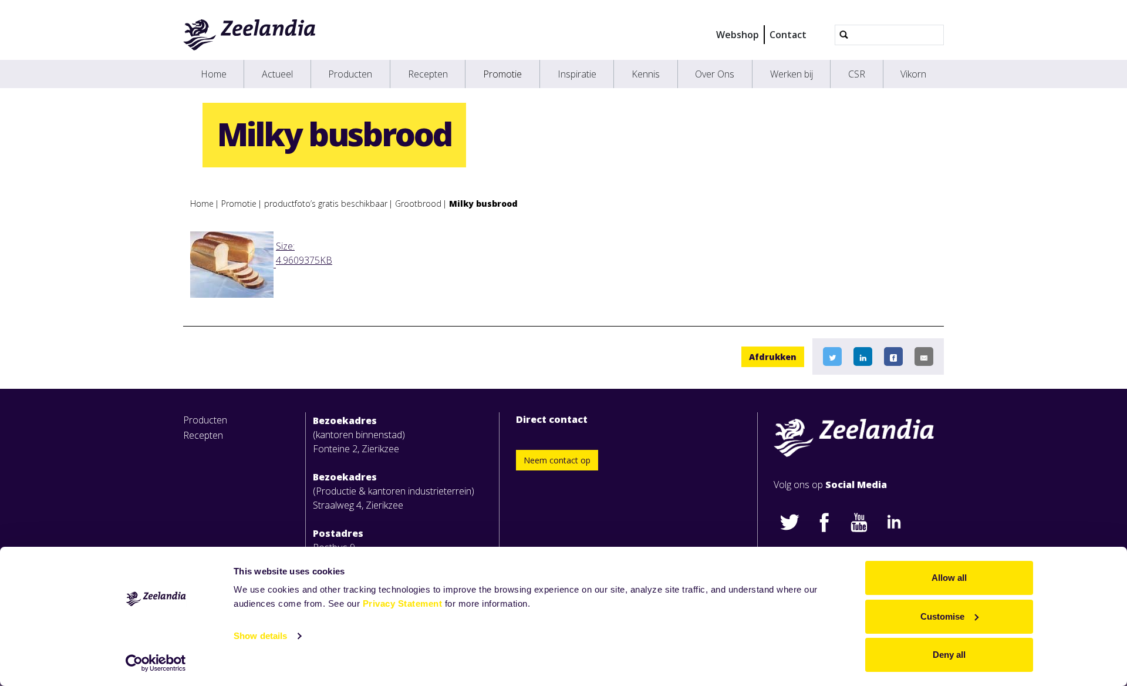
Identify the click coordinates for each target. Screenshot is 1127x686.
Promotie (502, 74)
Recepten (428, 74)
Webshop (737, 34)
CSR (856, 74)
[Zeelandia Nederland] (249, 35)
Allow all (949, 578)
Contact (788, 34)
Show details (260, 636)
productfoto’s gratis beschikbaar (325, 203)
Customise (942, 616)
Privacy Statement (403, 603)
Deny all (949, 655)
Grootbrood (418, 203)
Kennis (646, 74)
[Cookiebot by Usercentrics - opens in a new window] (155, 663)
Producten (350, 74)
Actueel (277, 74)
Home (214, 74)
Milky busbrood (483, 203)
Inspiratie (577, 74)
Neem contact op (557, 460)
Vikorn (913, 74)
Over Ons (714, 74)
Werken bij (791, 74)
